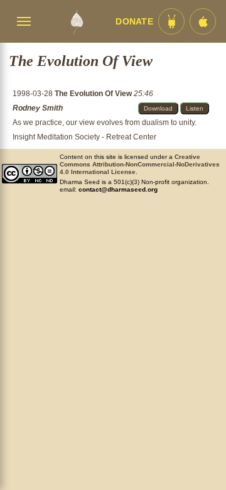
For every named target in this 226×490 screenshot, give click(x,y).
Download (158, 108)
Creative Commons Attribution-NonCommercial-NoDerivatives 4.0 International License (140, 164)
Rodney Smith (38, 108)
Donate (134, 21)
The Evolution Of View (94, 93)
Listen (194, 108)
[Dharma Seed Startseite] (77, 21)
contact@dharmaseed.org (118, 189)
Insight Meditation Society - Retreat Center (84, 137)
